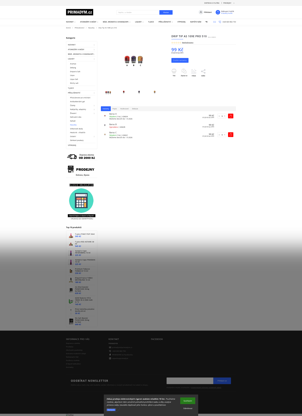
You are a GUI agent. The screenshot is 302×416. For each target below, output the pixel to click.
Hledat (166, 12)
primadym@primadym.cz (122, 347)
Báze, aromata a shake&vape (81, 54)
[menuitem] (72, 22)
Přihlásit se (222, 381)
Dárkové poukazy (77, 140)
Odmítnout (187, 408)
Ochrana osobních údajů (76, 354)
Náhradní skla (75, 117)
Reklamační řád (72, 357)
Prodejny (227, 3)
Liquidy (71, 59)
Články (72, 105)
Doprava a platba (211, 3)
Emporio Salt (75, 71)
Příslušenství (74, 93)
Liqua (72, 75)
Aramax (73, 64)
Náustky (73, 125)
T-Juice (71, 88)
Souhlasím (188, 401)
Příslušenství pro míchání (80, 97)
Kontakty (69, 367)
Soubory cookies (73, 360)
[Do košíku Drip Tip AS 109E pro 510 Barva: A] (230, 116)
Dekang (73, 67)
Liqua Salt (74, 79)
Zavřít (228, 80)
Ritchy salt (74, 83)
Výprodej (72, 145)
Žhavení (73, 113)
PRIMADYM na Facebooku (122, 355)
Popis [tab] (115, 109)
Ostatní (73, 136)
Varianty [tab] (106, 109)
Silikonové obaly (76, 129)
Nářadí (73, 121)
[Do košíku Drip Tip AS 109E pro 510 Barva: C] (230, 134)
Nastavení (111, 410)
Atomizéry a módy (76, 49)
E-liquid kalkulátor (73, 364)
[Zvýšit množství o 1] (225, 116)
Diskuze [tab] (135, 109)
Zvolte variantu (180, 60)
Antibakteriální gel (77, 101)
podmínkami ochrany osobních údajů (206, 388)
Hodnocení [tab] (124, 109)
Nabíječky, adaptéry (78, 109)
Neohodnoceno (187, 42)
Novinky (72, 45)
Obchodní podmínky (74, 350)
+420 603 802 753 (119, 351)
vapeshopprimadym (120, 358)
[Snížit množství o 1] (219, 116)
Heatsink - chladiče (77, 132)
